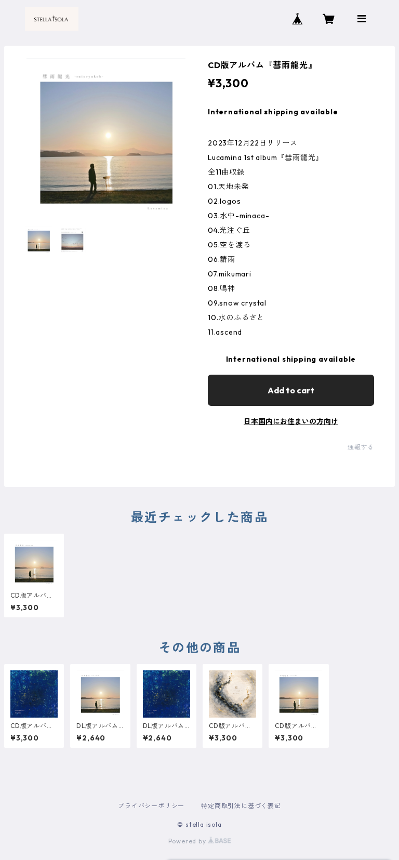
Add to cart (291, 390)
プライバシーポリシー (151, 806)
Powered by (188, 841)
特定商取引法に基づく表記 (241, 806)
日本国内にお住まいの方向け (291, 421)
